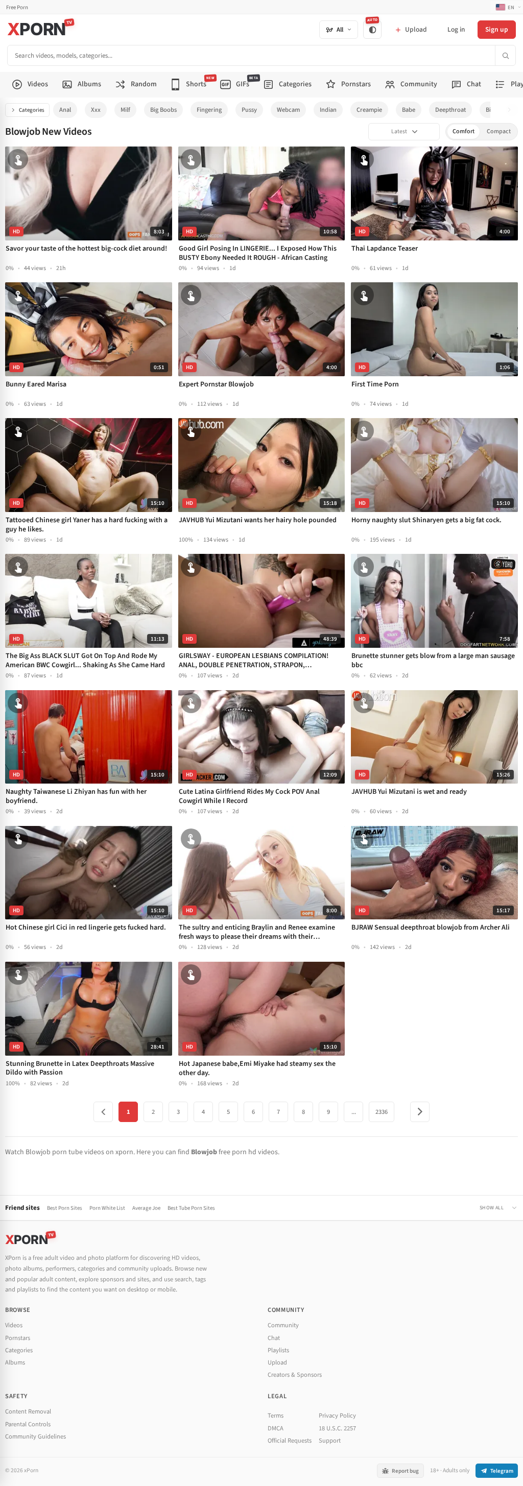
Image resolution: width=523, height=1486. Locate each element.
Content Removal (28, 1411)
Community (283, 1325)
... (353, 1111)
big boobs (163, 109)
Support (330, 1440)
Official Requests (290, 1440)
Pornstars (17, 1338)
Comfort (463, 131)
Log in (456, 29)
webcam (288, 109)
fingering (209, 109)
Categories (31, 110)
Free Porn (17, 7)
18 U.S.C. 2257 (337, 1428)
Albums (15, 1362)
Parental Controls (28, 1424)
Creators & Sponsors (295, 1374)
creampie (369, 109)
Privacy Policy (337, 1415)
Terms (275, 1415)
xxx (96, 109)
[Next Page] (420, 1112)
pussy (249, 109)
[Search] (505, 55)
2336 (381, 1111)
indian (328, 109)
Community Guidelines (35, 1436)
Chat (274, 1338)
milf (125, 109)
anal (65, 109)
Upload (277, 1362)
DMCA (275, 1428)
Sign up (496, 29)
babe (408, 109)
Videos (13, 1325)
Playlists (278, 1350)
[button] (512, 110)
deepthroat (450, 109)
